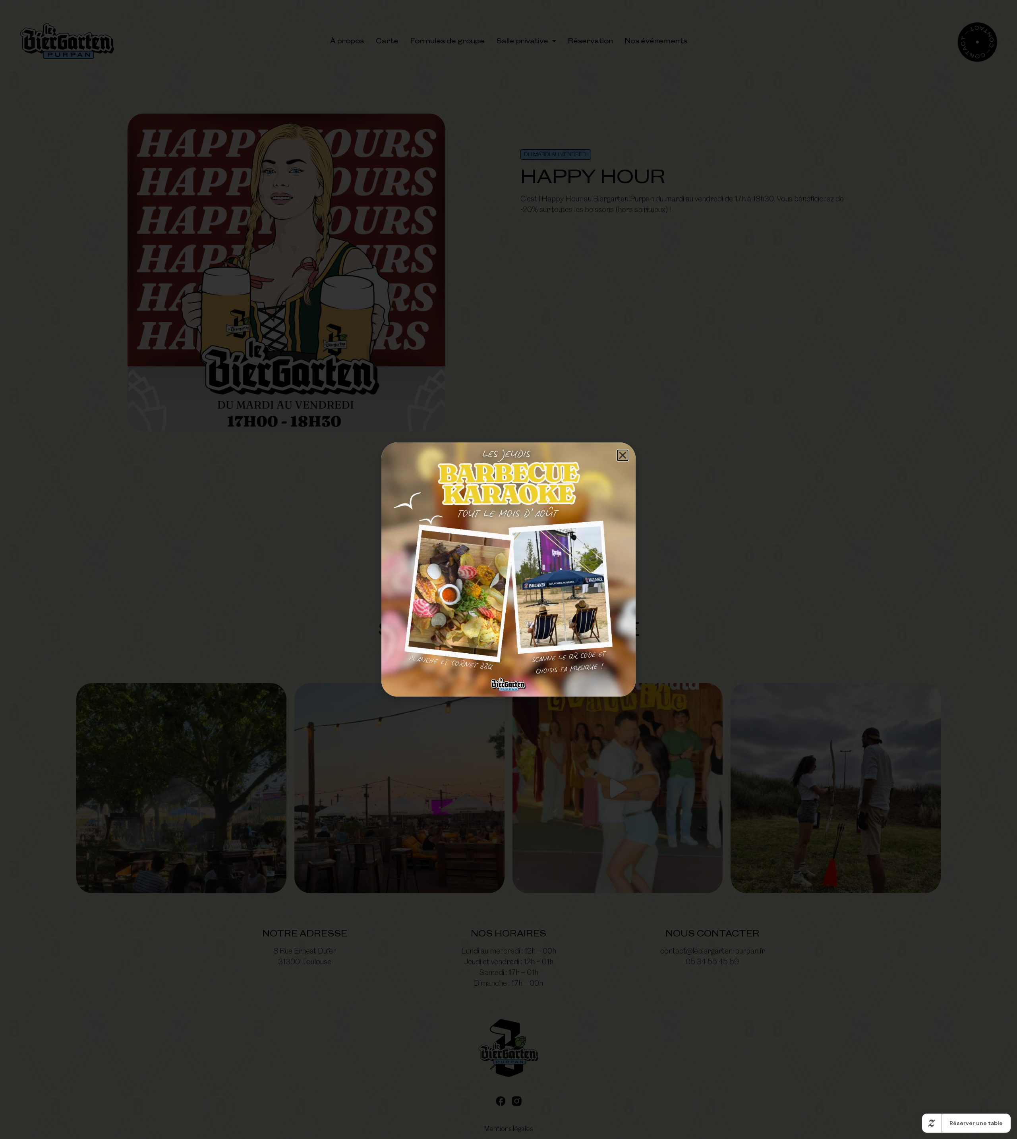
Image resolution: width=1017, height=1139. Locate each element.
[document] (508, 569)
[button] (623, 455)
